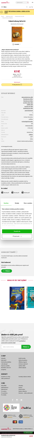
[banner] (8, 2)
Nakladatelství (4, 387)
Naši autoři (3, 360)
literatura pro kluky (28, 101)
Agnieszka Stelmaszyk (17, 24)
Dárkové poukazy (23, 360)
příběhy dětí (30, 104)
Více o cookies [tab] (28, 203)
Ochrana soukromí (23, 364)
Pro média (3, 395)
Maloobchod (4, 389)
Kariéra (20, 387)
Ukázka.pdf (26, 192)
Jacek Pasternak (29, 110)
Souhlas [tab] (6, 203)
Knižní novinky (22, 358)
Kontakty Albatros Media (25, 376)
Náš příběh (3, 385)
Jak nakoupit (4, 364)
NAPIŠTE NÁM (29, 432)
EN (32, 2)
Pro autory (3, 391)
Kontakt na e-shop (5, 376)
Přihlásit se (26, 347)
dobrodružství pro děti (27, 97)
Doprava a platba (5, 365)
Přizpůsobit (16, 236)
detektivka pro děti (28, 108)
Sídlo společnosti (5, 378)
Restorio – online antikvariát (25, 393)
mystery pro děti (29, 106)
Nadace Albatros (23, 391)
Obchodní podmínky (6, 362)
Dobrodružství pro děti (19, 16)
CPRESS (31, 134)
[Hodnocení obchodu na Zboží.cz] (26, 407)
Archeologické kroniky (27, 121)
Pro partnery (4, 393)
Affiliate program (23, 362)
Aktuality (3, 358)
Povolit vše (17, 231)
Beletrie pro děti (9, 16)
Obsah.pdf (5, 192)
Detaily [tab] (17, 203)
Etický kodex (22, 389)
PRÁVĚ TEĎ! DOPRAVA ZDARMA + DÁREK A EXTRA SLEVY (17, 12)
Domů (2, 16)
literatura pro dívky (28, 99)
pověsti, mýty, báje (28, 102)
